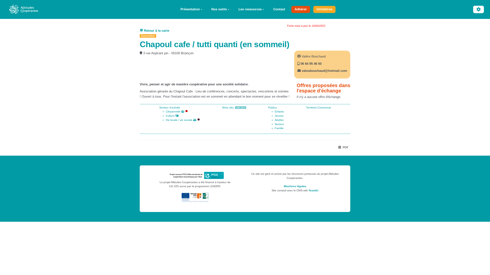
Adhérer (301, 9)
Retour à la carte (156, 30)
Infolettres (324, 9)
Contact (279, 9)
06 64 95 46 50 (311, 64)
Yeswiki (313, 190)
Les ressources (250, 9)
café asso (240, 108)
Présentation (190, 9)
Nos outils (219, 9)
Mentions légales (295, 186)
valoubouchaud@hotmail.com (324, 71)
